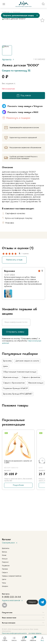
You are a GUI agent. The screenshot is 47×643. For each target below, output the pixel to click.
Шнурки (5, 586)
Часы (4, 583)
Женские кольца (35, 383)
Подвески (6, 565)
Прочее (5, 569)
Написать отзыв (14, 260)
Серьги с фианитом (31, 377)
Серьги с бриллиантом (14, 383)
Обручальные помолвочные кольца (19, 372)
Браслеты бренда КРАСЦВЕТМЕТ (17, 394)
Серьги (5, 572)
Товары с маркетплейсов (11, 576)
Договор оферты (34, 633)
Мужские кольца (10, 377)
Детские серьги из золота (27, 361)
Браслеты (7, 361)
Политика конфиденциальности (14, 633)
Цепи (5, 366)
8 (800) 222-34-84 (11, 597)
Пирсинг (5, 562)
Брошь (4, 552)
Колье (4, 555)
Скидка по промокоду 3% (16, 70)
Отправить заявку (15, 332)
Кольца (4, 558)
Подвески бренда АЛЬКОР (15, 388)
